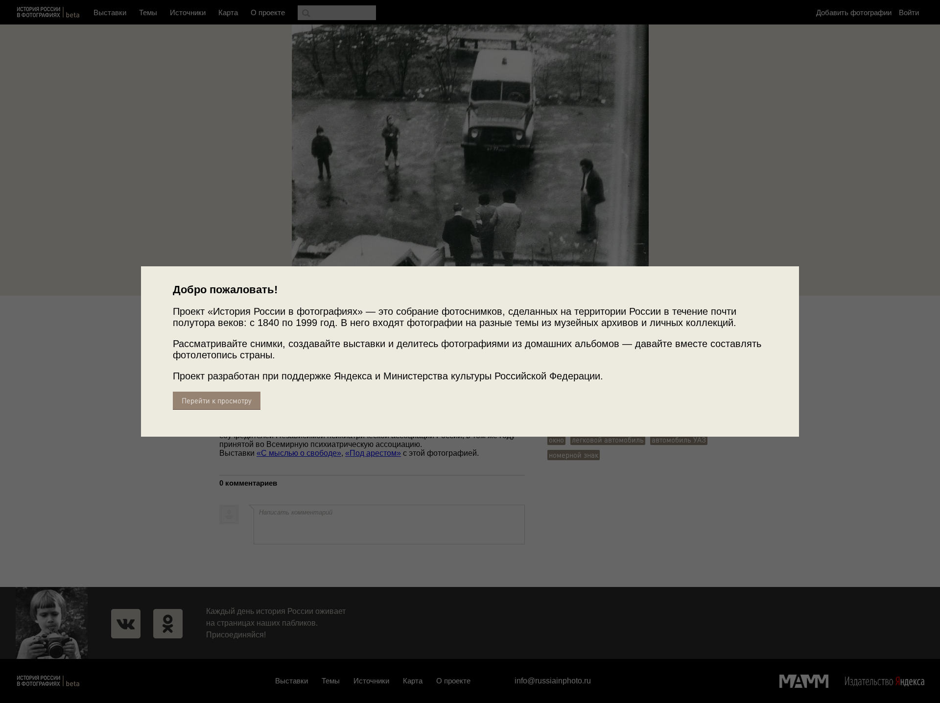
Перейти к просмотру (217, 400)
